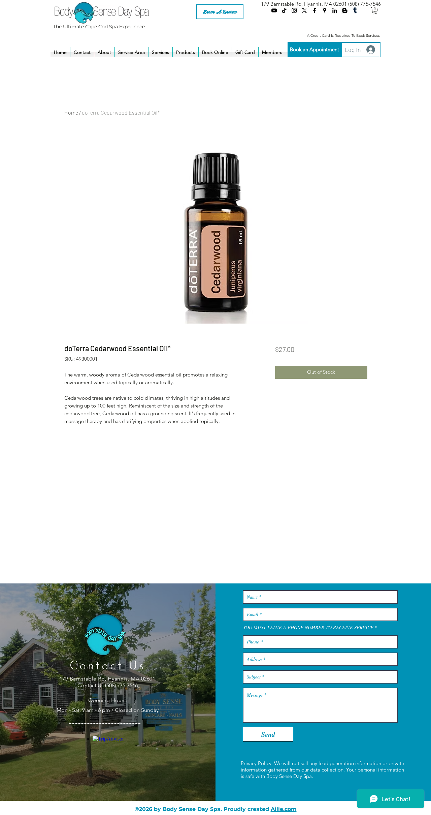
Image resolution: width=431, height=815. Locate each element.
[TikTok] (284, 10)
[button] (375, 10)
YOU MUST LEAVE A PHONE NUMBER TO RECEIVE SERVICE (308, 627)
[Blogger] (344, 10)
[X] (304, 10)
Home (71, 112)
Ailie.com (284, 809)
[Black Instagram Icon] (294, 10)
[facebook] (314, 10)
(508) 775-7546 (364, 4)
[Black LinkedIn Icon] (334, 10)
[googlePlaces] (324, 10)
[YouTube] (274, 10)
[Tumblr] (355, 10)
